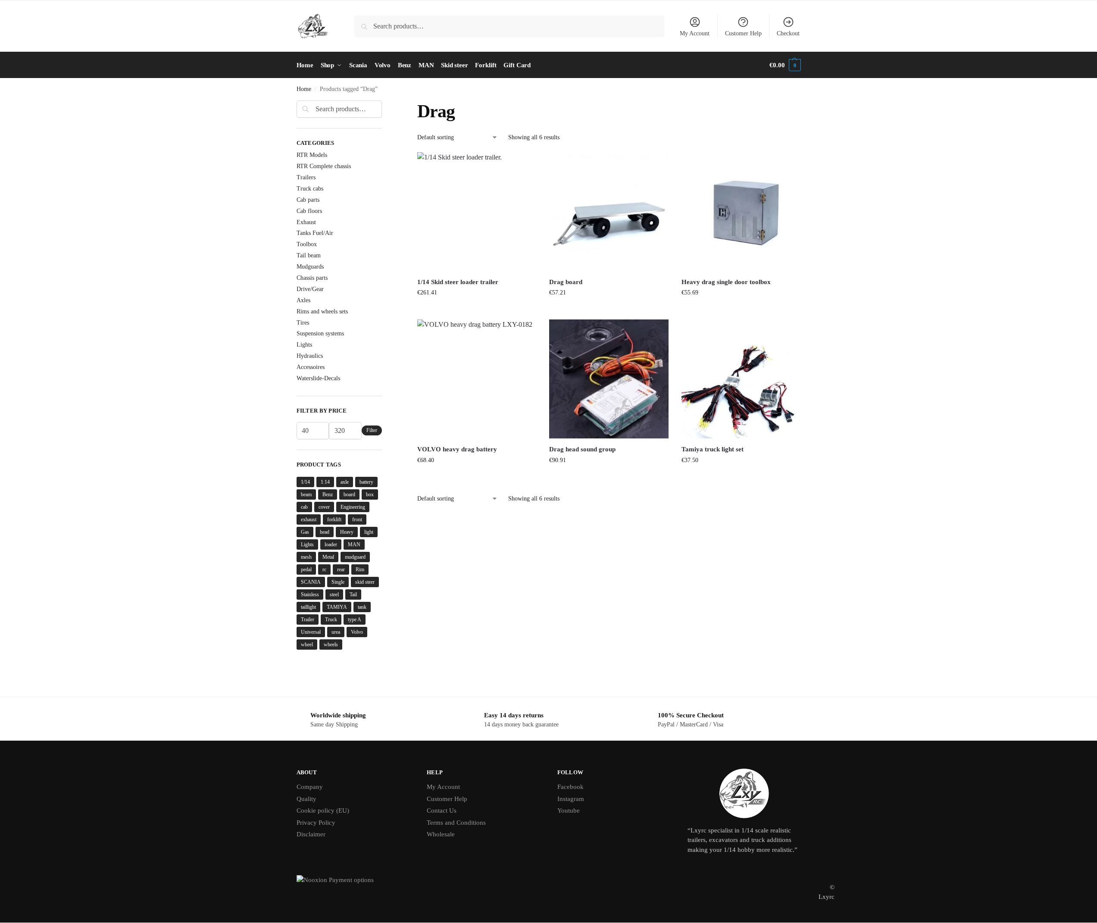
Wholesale (441, 834)
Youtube (568, 810)
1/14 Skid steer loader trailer (457, 281)
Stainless (310, 594)
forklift (334, 519)
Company (310, 786)
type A (354, 619)
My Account (694, 33)
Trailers (306, 177)
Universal (311, 632)
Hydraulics (310, 356)
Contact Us (441, 810)
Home (304, 89)
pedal (306, 569)
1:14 (325, 482)
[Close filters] (384, 105)
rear (341, 569)
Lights (304, 344)
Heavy (346, 532)
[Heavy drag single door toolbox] (740, 211)
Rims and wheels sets (322, 311)
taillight (308, 607)
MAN (354, 544)
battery (366, 482)
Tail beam (309, 255)
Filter (371, 430)
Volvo (357, 632)
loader (331, 544)
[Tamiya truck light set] (740, 378)
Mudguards (310, 266)
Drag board (565, 281)
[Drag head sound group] (608, 378)
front (357, 519)
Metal (328, 557)
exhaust (308, 519)
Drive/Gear (310, 289)
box (370, 494)
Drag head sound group (582, 449)
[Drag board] (608, 211)
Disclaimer (311, 834)
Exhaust (306, 222)
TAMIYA (337, 607)
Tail (353, 594)
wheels (331, 644)
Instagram (570, 798)
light (368, 532)
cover (324, 507)
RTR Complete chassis (324, 166)
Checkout (788, 33)
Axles (303, 300)
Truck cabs (310, 188)
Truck (331, 619)
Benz (327, 494)
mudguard (355, 557)
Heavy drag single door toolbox (726, 281)
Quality (306, 798)
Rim (360, 569)
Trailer (307, 619)
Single (337, 582)
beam (306, 494)
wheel (307, 644)
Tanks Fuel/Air (315, 233)
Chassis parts (312, 278)
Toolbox (307, 244)
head (324, 532)
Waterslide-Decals (318, 378)
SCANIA (311, 582)
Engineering (353, 507)
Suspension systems (320, 333)
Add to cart (477, 310)
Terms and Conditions (456, 822)
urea (335, 632)
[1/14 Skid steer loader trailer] (476, 211)
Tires (303, 322)
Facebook (570, 786)
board (349, 494)
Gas (305, 532)
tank (362, 607)
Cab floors (309, 211)
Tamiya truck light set (712, 449)
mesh (306, 557)
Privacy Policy (316, 822)
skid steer (365, 582)
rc (324, 569)
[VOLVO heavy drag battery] (476, 378)
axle (345, 482)
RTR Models (312, 155)
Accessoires (311, 367)
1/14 (305, 482)
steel (334, 594)
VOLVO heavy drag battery (457, 449)
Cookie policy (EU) (323, 810)
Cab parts (308, 200)
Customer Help (743, 33)
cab (304, 507)
